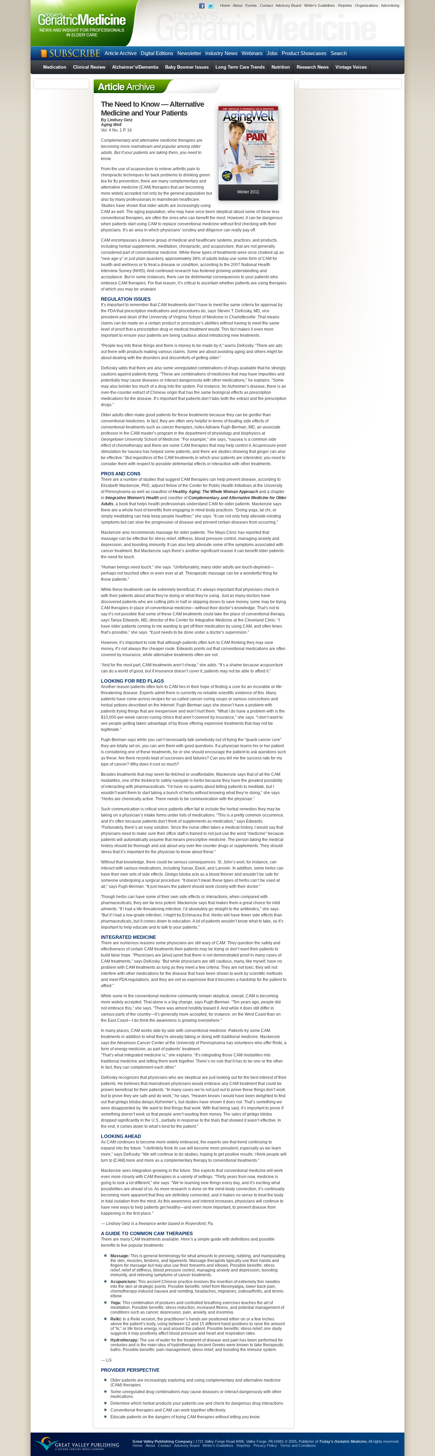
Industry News (221, 53)
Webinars (252, 53)
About (237, 5)
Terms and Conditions (298, 1445)
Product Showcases (304, 53)
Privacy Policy (265, 1445)
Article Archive (121, 53)
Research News (313, 67)
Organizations (366, 5)
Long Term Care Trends (240, 67)
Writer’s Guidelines (319, 5)
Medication (54, 67)
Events (251, 5)
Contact (266, 5)
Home (225, 5)
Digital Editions (157, 53)
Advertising (390, 5)
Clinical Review (89, 67)
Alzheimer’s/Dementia (135, 67)
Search (339, 53)
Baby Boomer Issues (187, 67)
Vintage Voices (351, 67)
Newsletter (189, 53)
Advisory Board (288, 5)
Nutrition (281, 67)
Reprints (345, 5)
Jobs (272, 53)
